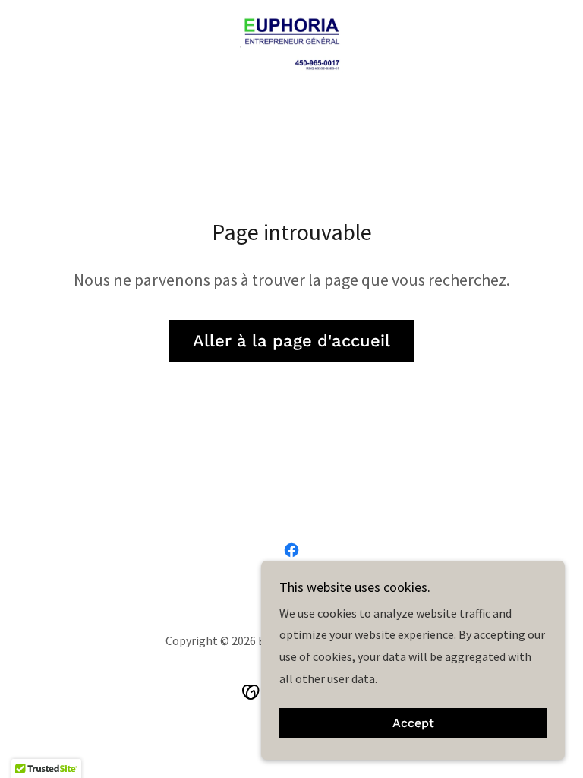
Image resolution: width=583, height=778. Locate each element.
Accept (413, 723)
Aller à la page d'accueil (291, 340)
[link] (291, 42)
